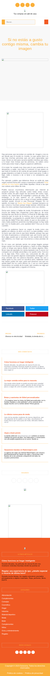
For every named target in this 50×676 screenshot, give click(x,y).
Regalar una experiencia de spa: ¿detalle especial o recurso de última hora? (24, 572)
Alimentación (7, 595)
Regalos (5, 634)
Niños (4, 627)
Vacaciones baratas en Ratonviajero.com (20, 450)
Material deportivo (8, 614)
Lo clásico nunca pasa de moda (17, 414)
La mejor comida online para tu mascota (20, 380)
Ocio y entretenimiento (10, 631)
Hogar (4, 608)
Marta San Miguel (25, 203)
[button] (46, 22)
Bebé (4, 621)
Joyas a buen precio (12, 433)
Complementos (7, 598)
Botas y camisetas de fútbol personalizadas (21, 397)
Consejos (5, 602)
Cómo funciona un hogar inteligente (18, 362)
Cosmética (6, 605)
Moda (4, 618)
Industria (5, 611)
